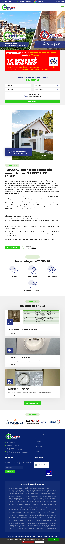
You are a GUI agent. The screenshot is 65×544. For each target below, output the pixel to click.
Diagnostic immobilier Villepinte (17, 490)
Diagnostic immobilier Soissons (34, 504)
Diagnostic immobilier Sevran (23, 536)
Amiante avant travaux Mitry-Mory (37, 520)
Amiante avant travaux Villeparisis (36, 501)
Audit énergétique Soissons (17, 500)
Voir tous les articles (32, 403)
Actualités (38, 444)
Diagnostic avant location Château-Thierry (20, 488)
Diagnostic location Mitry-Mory (32, 493)
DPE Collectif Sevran (45, 496)
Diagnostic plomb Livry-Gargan (17, 504)
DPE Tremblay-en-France (49, 504)
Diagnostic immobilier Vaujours (17, 523)
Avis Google (40, 1)
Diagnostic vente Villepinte (16, 487)
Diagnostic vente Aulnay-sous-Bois (47, 528)
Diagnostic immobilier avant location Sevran (20, 514)
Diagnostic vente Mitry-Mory (45, 527)
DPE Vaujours (24, 520)
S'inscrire (10, 471)
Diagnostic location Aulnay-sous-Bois (31, 517)
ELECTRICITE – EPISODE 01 (19, 389)
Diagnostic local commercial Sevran (39, 525)
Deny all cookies (29, 541)
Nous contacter (12, 247)
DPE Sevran (36, 492)
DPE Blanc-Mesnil (38, 506)
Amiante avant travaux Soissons (34, 490)
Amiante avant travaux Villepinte (36, 509)
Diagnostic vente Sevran (25, 506)
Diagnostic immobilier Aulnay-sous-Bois (44, 522)
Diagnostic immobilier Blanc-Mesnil (36, 519)
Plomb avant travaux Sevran (48, 493)
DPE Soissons (13, 506)
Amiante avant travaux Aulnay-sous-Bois (44, 488)
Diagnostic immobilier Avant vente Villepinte (36, 500)
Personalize (39, 541)
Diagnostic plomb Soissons (43, 508)
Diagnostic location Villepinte (47, 512)
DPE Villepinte (22, 501)
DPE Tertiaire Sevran (14, 495)
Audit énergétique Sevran (30, 528)
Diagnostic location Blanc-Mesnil (17, 519)
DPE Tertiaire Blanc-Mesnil (16, 493)
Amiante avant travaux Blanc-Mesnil (18, 515)
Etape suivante (32, 101)
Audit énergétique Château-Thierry (22, 492)
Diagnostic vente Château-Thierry (34, 487)
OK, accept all (54, 539)
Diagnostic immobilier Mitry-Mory (27, 527)
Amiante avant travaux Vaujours (48, 492)
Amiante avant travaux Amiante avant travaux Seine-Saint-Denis (39, 498)
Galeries (37, 451)
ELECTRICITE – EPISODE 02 (19, 358)
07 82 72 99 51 (30, 248)
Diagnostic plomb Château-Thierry (18, 496)
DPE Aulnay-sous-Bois (33, 496)
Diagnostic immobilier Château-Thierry (24, 503)
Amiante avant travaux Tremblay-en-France (31, 495)
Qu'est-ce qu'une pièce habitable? (23, 329)
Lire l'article (11, 333)
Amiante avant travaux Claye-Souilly (27, 511)
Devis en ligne (39, 441)
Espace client (60, 1)
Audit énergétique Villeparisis (36, 515)
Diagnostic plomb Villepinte (28, 508)
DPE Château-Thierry (50, 495)
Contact (37, 449)
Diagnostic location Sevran (23, 522)
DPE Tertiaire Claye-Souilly (22, 525)
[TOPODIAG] (8, 7)
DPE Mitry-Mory (31, 523)
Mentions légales (45, 536)
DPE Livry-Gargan (50, 487)
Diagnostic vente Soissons (32, 512)
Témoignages (39, 446)
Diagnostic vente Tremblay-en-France (45, 503)
